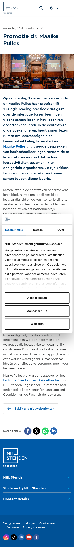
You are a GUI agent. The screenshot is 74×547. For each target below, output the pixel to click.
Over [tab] (60, 230)
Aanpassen (34, 311)
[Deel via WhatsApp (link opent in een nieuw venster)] (45, 431)
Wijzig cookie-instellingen (19, 523)
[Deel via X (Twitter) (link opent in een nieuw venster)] (36, 431)
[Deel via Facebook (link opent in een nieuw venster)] (28, 431)
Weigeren (37, 324)
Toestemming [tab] (14, 230)
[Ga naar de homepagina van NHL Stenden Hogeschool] (10, 8)
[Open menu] (66, 8)
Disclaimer (12, 527)
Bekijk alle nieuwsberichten (34, 408)
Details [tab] (38, 230)
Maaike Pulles (14, 146)
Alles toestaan (37, 298)
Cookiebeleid (47, 523)
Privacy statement (34, 527)
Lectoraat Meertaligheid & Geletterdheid (32, 380)
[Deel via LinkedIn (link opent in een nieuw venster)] (53, 431)
